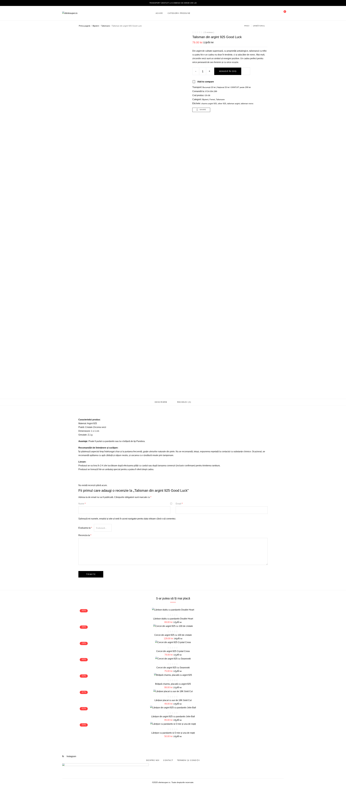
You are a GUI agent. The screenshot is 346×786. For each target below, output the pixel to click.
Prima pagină (84, 26)
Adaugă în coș (227, 71)
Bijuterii (96, 26)
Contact (168, 760)
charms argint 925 (209, 103)
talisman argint (233, 103)
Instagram (71, 756)
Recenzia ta (84, 535)
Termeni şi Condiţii (188, 760)
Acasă (159, 13)
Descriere (161, 402)
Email (179, 504)
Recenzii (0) (184, 402)
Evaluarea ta (85, 528)
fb (63, 756)
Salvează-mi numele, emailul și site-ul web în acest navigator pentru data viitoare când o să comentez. (127, 519)
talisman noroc (247, 103)
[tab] (161, 402)
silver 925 (222, 103)
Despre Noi (152, 760)
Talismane (105, 26)
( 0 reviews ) (209, 32)
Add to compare (205, 82)
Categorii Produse (179, 13)
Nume (82, 504)
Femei (212, 99)
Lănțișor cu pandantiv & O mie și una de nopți (173, 733)
